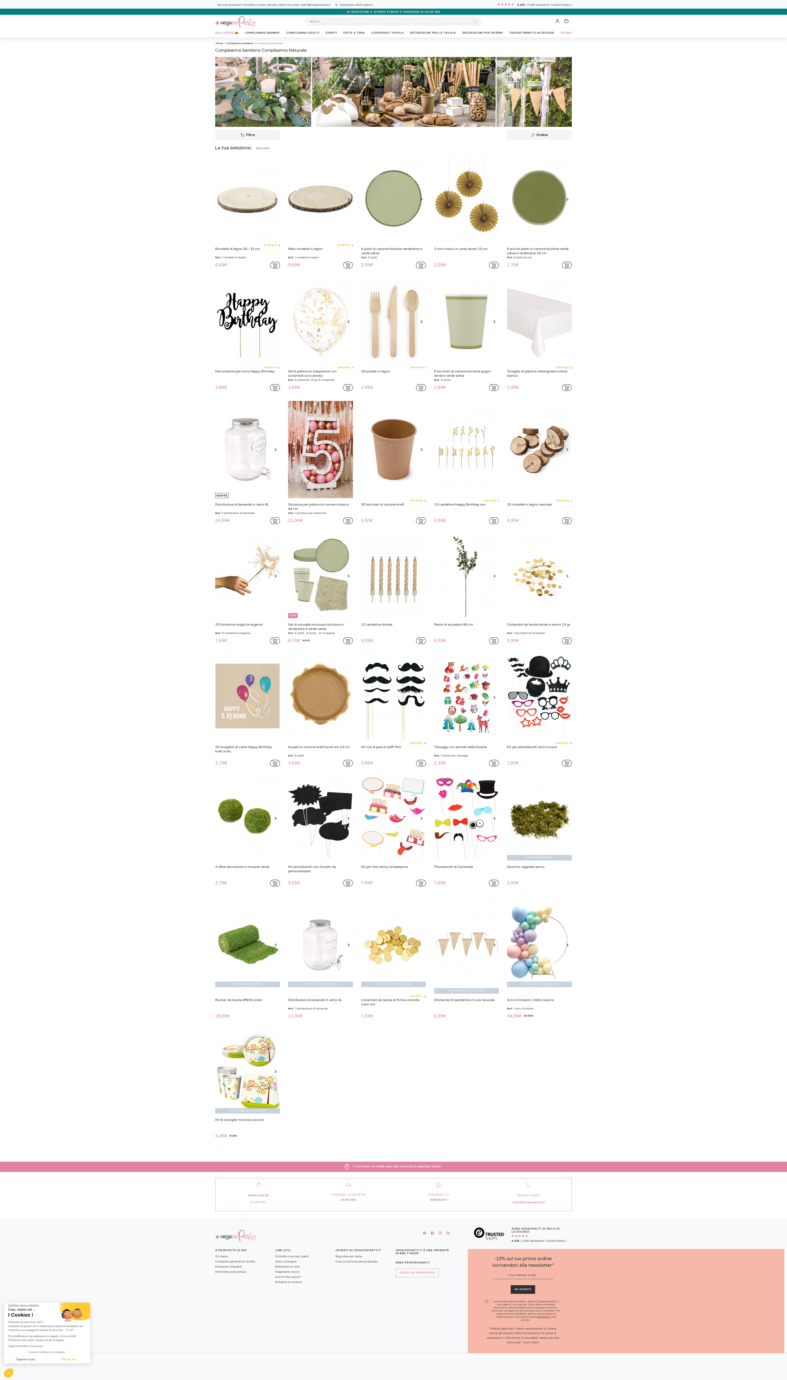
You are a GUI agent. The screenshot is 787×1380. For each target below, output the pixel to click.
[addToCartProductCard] (275, 265)
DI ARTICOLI (258, 1202)
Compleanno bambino (240, 43)
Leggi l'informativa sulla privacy (25, 1346)
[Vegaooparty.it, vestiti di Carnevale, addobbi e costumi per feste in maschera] (235, 19)
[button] (9, 1373)
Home (219, 43)
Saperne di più (25, 1359)
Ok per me (69, 1359)
